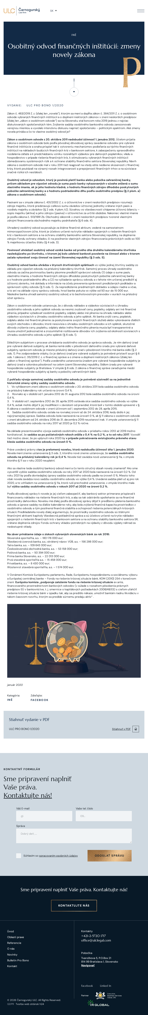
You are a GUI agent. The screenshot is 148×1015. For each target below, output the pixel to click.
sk (51, 11)
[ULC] (22, 10)
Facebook (40, 700)
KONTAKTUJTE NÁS (74, 905)
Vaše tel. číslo (84, 808)
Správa (20, 826)
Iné (10, 700)
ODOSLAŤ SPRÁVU (109, 856)
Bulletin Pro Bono (18, 960)
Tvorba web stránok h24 (30, 1004)
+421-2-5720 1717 (93, 936)
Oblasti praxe (15, 937)
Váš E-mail (22, 808)
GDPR (10, 1004)
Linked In (105, 985)
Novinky (12, 954)
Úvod (10, 931)
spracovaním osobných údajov (58, 856)
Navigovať (88, 965)
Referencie (14, 943)
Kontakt (12, 966)
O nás (11, 948)
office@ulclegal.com (96, 940)
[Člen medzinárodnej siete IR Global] (98, 1003)
